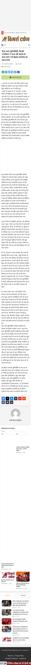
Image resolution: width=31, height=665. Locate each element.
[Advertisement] (15, 15)
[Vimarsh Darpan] (15, 39)
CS (29, 650)
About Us (11, 656)
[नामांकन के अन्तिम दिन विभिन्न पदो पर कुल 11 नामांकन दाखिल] (23, 439)
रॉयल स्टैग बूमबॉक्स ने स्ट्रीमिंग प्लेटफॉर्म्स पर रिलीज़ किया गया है (20, 620)
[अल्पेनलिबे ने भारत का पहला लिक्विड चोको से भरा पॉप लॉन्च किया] (6, 639)
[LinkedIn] (11, 398)
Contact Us (22, 658)
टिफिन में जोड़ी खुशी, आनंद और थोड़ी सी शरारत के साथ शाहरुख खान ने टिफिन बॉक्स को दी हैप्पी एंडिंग (21, 603)
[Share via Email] (7, 402)
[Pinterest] (20, 398)
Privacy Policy (19, 656)
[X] (7, 398)
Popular (23, 595)
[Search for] (29, 45)
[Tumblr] (15, 398)
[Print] (11, 402)
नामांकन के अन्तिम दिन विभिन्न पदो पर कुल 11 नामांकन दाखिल (22, 448)
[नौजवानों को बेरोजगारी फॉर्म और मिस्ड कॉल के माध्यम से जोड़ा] (8, 497)
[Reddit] (24, 398)
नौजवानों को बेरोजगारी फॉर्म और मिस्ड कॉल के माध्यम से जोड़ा (7, 565)
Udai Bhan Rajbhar (8, 64)
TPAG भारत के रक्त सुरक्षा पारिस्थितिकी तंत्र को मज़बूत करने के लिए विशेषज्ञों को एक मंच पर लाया (20, 612)
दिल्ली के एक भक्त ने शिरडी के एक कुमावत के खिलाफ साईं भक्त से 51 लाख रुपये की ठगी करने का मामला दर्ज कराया (20, 630)
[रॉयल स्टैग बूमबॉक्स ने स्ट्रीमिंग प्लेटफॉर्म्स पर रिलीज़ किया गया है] (6, 621)
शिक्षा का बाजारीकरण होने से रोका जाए (7, 581)
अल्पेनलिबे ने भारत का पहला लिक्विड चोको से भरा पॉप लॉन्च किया (21, 639)
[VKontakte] (3, 402)
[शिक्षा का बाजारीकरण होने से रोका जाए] (8, 575)
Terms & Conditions (11, 658)
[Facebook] (3, 398)
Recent (8, 595)
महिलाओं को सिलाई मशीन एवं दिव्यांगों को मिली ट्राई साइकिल (22, 585)
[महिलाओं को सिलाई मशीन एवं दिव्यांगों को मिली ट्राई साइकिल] (23, 577)
